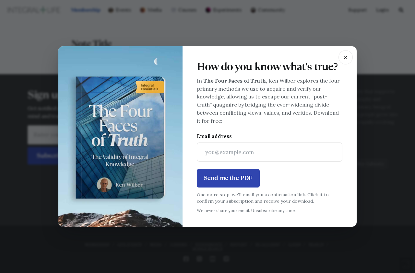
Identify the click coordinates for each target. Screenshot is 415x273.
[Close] (345, 57)
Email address (214, 136)
